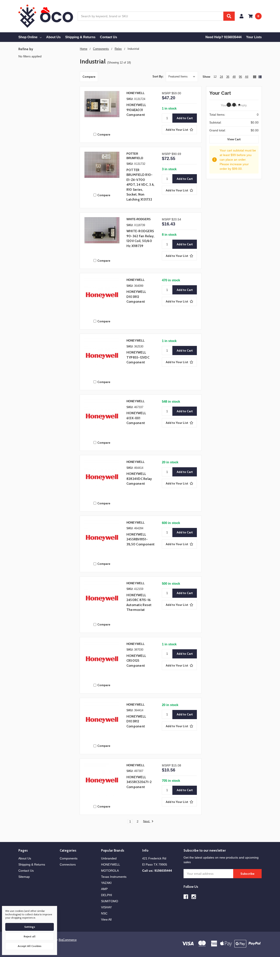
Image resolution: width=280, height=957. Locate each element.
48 (234, 76)
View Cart (234, 139)
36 (227, 76)
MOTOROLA (110, 870)
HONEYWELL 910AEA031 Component (136, 110)
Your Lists (254, 37)
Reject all (29, 936)
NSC (104, 913)
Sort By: (157, 76)
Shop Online (27, 37)
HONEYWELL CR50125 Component (136, 661)
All (246, 76)
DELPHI (106, 895)
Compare (88, 77)
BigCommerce (68, 940)
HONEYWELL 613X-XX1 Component (136, 418)
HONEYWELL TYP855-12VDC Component (137, 357)
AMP (104, 889)
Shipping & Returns (80, 37)
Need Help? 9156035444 (223, 37)
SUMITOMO (109, 901)
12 (215, 76)
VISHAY (106, 907)
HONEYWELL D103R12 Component (136, 297)
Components (68, 858)
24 (221, 76)
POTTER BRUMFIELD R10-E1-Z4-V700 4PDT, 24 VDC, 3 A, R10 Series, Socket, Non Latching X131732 (140, 184)
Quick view (102, 109)
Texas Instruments (113, 876)
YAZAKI (106, 883)
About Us (53, 37)
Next (146, 821)
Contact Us (108, 37)
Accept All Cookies (29, 946)
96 (240, 76)
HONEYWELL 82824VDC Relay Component (139, 479)
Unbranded (109, 858)
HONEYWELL (110, 864)
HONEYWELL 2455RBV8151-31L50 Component (140, 539)
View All (106, 919)
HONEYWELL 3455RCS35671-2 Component (139, 782)
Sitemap (24, 876)
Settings (29, 926)
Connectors (68, 864)
